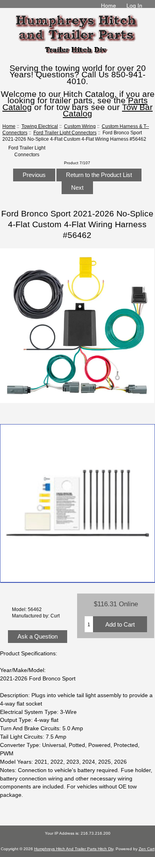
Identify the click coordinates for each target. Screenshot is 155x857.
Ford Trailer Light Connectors (65, 132)
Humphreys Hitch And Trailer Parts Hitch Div (73, 849)
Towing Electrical (39, 126)
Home (108, 5)
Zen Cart (147, 849)
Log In (134, 5)
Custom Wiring (80, 126)
